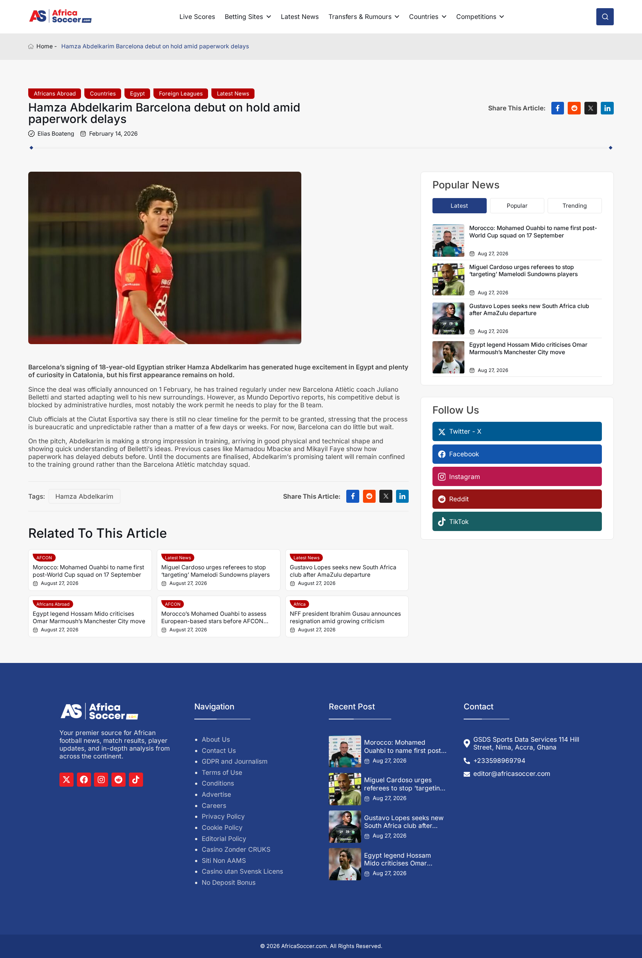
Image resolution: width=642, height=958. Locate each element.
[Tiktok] (136, 780)
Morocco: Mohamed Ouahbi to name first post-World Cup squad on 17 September (88, 571)
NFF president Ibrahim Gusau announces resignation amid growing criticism (345, 617)
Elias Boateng (56, 133)
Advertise (216, 794)
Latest (459, 205)
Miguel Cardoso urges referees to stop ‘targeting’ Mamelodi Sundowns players (215, 571)
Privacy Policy (223, 816)
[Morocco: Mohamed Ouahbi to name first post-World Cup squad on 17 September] (345, 751)
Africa (300, 604)
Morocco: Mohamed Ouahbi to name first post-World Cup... (404, 746)
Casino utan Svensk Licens (242, 871)
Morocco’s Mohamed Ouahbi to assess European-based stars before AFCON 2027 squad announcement (213, 617)
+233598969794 (499, 760)
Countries (423, 16)
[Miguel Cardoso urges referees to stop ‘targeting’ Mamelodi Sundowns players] (345, 789)
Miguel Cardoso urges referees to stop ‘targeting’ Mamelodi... (405, 784)
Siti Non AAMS (224, 860)
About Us (216, 739)
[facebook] (84, 780)
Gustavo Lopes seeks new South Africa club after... (404, 822)
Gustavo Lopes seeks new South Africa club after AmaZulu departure (343, 571)
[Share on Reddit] (574, 108)
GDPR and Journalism (235, 761)
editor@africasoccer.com (511, 773)
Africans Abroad (55, 93)
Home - (46, 46)
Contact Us (219, 750)
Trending (574, 205)
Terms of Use (222, 772)
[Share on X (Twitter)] (590, 108)
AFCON (44, 557)
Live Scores (197, 16)
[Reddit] (118, 780)
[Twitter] (66, 780)
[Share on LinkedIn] (607, 108)
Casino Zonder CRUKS (236, 849)
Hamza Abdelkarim (84, 496)
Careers (214, 805)
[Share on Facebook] (557, 108)
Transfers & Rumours (360, 16)
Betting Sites (244, 16)
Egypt (137, 93)
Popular (517, 205)
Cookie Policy (222, 827)
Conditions (218, 783)
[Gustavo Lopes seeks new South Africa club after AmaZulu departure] (345, 826)
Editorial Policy (224, 838)
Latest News (300, 16)
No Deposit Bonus (229, 882)
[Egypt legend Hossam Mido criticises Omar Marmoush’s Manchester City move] (345, 864)
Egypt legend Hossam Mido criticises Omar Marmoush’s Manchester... (404, 859)
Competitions (476, 16)
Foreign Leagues (181, 93)
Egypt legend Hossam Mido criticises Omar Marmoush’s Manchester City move (89, 617)
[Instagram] (101, 780)
